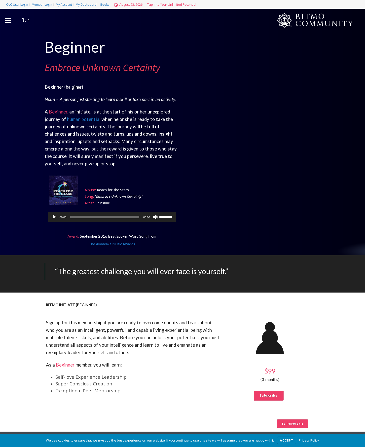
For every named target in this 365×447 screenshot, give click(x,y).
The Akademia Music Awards (112, 244)
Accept (286, 440)
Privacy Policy (309, 440)
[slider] (166, 216)
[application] (112, 217)
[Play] (54, 217)
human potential (84, 119)
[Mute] (155, 217)
